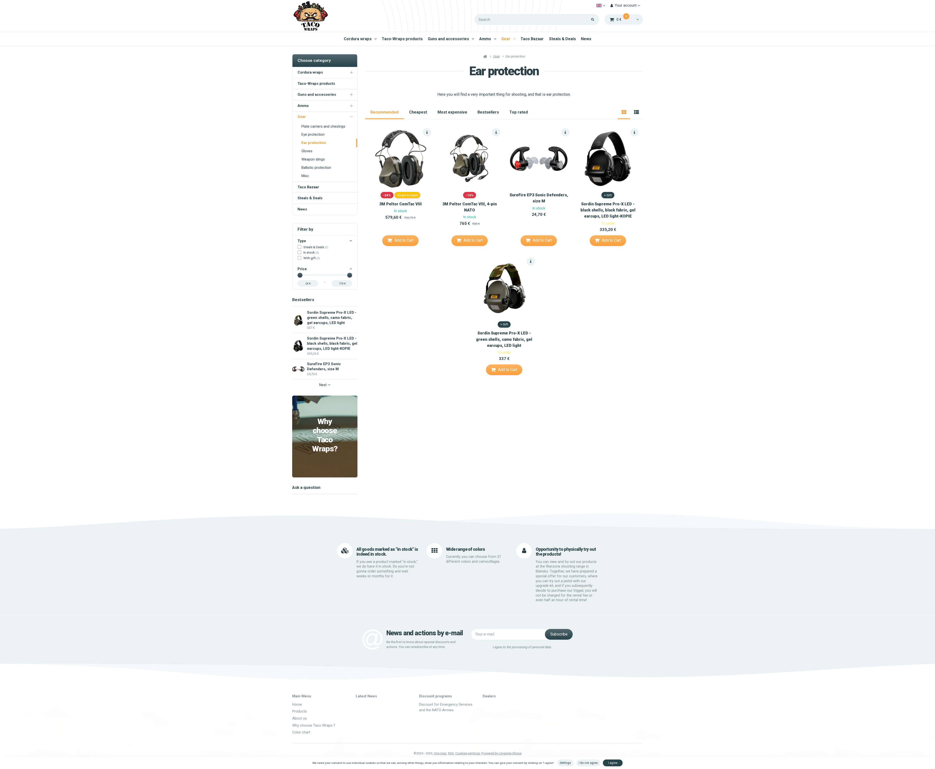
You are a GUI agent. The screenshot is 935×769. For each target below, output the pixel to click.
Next (323, 385)
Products (299, 711)
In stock (311, 252)
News (586, 39)
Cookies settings (467, 753)
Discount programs (435, 696)
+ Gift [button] (608, 195)
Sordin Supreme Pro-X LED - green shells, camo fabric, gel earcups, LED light (504, 339)
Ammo (485, 39)
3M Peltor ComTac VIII (400, 204)
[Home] (310, 16)
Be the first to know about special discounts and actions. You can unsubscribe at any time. (421, 644)
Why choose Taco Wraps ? (313, 725)
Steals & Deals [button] (407, 195)
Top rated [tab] (518, 112)
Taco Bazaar (532, 39)
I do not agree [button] (588, 763)
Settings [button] (565, 763)
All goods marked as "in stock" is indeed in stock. (387, 552)
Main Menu (301, 696)
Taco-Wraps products (402, 39)
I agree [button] (612, 763)
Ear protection (313, 143)
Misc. (305, 176)
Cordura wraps (358, 39)
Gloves (306, 151)
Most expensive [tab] (452, 112)
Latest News (366, 696)
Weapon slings (313, 159)
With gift (311, 258)
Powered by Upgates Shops (501, 753)
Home (297, 704)
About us (299, 718)
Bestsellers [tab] (488, 112)
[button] (637, 19)
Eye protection (313, 134)
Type (302, 241)
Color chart (301, 732)
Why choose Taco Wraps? (324, 435)
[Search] (592, 19)
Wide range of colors (465, 549)
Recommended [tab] (384, 112)
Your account (625, 5)
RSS (451, 753)
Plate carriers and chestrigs (323, 126)
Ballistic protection (316, 167)
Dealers (489, 696)
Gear (505, 39)
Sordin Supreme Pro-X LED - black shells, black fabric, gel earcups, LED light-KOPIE (608, 210)
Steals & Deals (562, 39)
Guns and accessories (448, 39)
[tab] (624, 112)
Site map (440, 753)
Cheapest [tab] (418, 112)
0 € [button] (625, 19)
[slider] (300, 275)
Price (302, 269)
